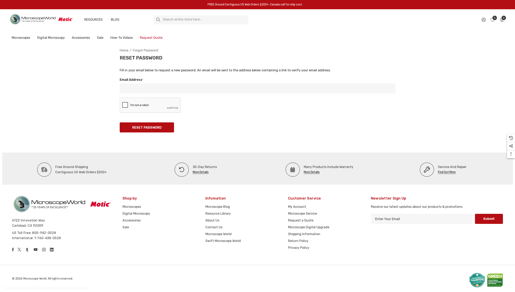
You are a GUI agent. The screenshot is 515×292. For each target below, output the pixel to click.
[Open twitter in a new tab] (20, 249)
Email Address (131, 80)
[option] (72, 170)
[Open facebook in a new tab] (13, 249)
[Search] (158, 19)
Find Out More (447, 172)
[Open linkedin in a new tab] (52, 249)
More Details (201, 172)
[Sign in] (483, 19)
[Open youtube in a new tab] (36, 249)
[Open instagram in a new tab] (44, 249)
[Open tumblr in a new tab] (28, 249)
